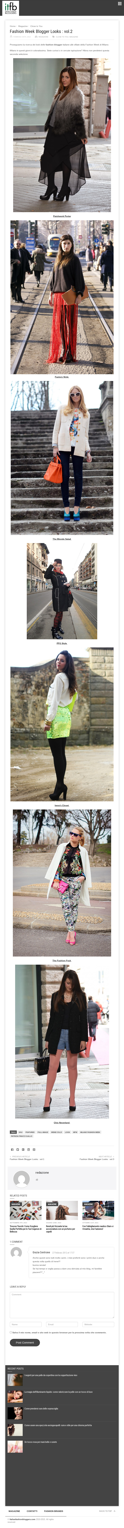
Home (13, 26)
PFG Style (62, 643)
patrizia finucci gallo (21, 1136)
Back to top (105, 1511)
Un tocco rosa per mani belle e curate (40, 1442)
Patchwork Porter (62, 216)
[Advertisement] (62, 1478)
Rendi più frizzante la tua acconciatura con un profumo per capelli (60, 1229)
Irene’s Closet (62, 805)
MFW (75, 1132)
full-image (43, 1132)
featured (30, 1132)
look (67, 1132)
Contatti (32, 1511)
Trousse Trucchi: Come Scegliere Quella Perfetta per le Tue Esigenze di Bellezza (25, 1229)
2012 (20, 1132)
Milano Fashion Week (90, 1132)
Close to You (36, 26)
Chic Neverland (62, 1122)
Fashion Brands (53, 1511)
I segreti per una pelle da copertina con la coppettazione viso (50, 1375)
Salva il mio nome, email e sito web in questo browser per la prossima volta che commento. (59, 1332)
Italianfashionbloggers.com (22, 1519)
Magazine (23, 26)
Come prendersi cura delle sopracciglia (41, 1408)
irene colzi (56, 1132)
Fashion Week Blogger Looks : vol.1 (27, 1159)
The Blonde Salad (62, 539)
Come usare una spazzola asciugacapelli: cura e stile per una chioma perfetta (58, 1425)
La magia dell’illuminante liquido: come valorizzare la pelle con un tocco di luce (58, 1392)
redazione (43, 37)
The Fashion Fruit (62, 960)
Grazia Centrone (41, 1252)
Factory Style (62, 377)
